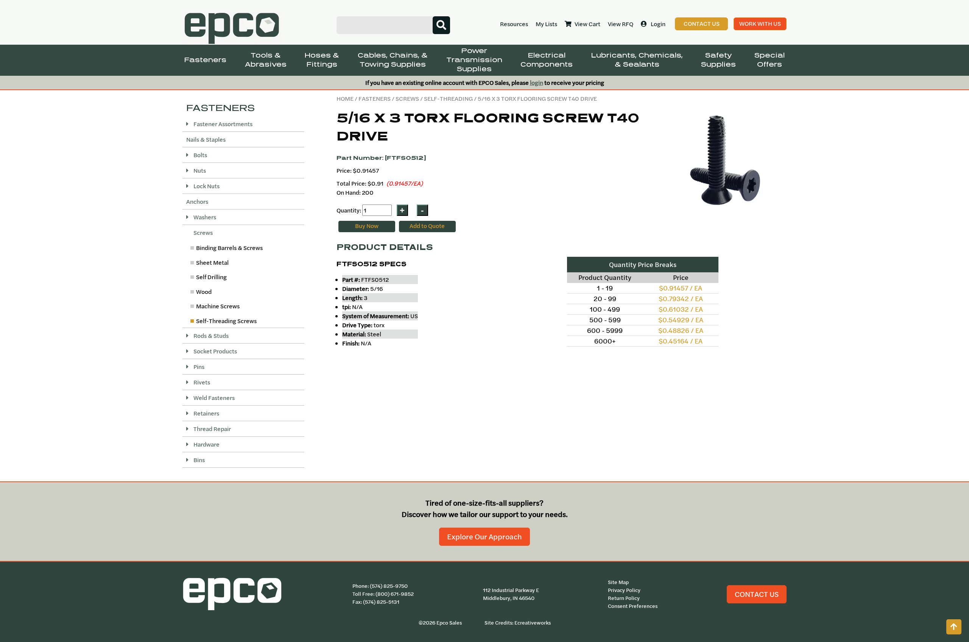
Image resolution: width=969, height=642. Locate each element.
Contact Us (702, 23)
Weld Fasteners (213, 398)
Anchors (197, 201)
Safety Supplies (718, 60)
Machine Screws (218, 306)
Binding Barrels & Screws (229, 248)
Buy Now (367, 226)
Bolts (199, 155)
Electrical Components (546, 60)
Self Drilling (211, 277)
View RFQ (620, 24)
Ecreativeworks (532, 622)
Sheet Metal (212, 262)
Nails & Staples (206, 139)
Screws (407, 98)
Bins (198, 460)
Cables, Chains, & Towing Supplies (393, 60)
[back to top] (953, 626)
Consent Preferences (632, 606)
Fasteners (205, 60)
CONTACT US (757, 594)
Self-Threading (448, 98)
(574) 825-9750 (389, 586)
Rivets (201, 382)
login (536, 82)
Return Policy (624, 598)
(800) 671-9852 (394, 594)
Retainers (205, 413)
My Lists (546, 24)
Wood (204, 291)
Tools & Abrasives (266, 60)
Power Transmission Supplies (474, 60)
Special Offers (769, 60)
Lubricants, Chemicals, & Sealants (637, 60)
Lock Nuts (206, 186)
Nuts (199, 170)
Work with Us (760, 23)
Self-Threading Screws (226, 321)
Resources (514, 24)
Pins (198, 366)
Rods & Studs (210, 335)
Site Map (618, 582)
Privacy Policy (624, 590)
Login (658, 24)
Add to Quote (427, 226)
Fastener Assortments (222, 124)
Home (345, 98)
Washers (204, 217)
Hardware (206, 444)
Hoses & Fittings (322, 60)
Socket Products (214, 351)
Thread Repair (211, 429)
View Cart (587, 24)
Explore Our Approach (484, 536)
